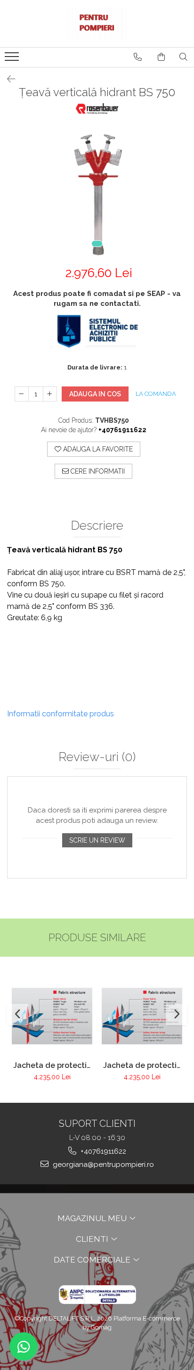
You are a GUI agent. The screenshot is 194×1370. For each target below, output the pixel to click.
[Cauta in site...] (183, 57)
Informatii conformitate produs (60, 713)
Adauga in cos (95, 394)
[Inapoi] (7, 79)
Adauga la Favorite (97, 449)
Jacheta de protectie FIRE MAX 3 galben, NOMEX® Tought (142, 1065)
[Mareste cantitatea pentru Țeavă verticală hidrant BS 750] (50, 394)
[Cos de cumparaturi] (161, 57)
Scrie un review (97, 840)
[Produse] (13, 59)
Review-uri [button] (97, 757)
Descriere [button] (97, 526)
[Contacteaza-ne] (137, 57)
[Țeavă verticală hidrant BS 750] (97, 191)
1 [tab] (97, 243)
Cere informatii (97, 471)
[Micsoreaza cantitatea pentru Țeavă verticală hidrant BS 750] (22, 394)
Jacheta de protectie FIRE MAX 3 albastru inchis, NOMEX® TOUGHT (52, 1065)
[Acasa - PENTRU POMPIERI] (97, 23)
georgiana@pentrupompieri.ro (102, 1164)
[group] (97, 191)
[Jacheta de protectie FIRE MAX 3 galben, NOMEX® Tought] (142, 1016)
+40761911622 (102, 1151)
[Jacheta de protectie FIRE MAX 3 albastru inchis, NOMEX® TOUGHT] (52, 1016)
